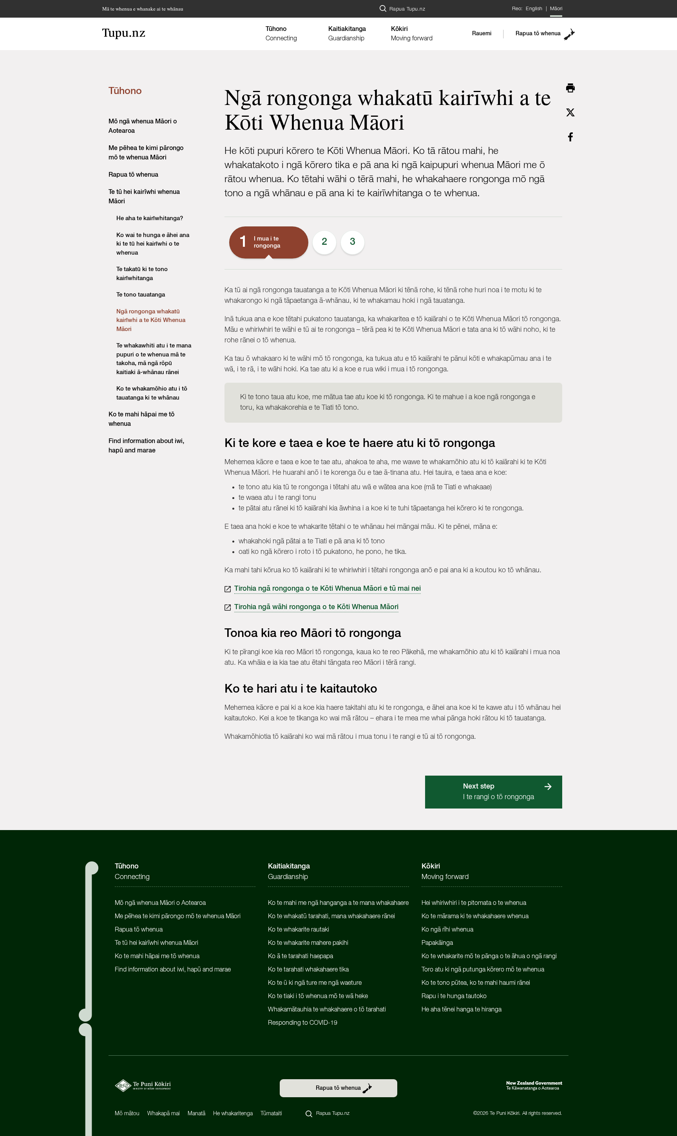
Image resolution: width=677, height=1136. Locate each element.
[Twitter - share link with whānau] (570, 112)
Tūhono (125, 91)
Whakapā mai (163, 1113)
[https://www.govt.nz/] (534, 1086)
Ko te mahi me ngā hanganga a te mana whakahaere (338, 903)
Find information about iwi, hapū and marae (173, 970)
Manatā (196, 1113)
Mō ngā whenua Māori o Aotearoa (160, 903)
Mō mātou (127, 1113)
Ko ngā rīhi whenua (447, 930)
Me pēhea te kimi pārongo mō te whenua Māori (178, 917)
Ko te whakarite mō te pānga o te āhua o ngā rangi (489, 956)
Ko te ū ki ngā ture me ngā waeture (315, 983)
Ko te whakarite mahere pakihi (308, 943)
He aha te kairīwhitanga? (149, 218)
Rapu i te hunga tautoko (454, 996)
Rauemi (481, 33)
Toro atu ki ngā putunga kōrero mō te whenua (483, 970)
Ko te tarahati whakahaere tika (308, 970)
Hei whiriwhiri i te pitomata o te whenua (474, 903)
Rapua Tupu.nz (407, 9)
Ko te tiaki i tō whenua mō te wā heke (318, 996)
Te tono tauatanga (140, 295)
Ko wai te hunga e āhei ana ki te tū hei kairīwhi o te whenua (152, 244)
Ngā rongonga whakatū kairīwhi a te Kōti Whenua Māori (150, 320)
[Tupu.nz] (143, 1085)
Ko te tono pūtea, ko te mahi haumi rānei (476, 983)
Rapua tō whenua (538, 33)
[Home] (179, 34)
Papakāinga (437, 943)
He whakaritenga (233, 1113)
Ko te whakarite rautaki (298, 930)
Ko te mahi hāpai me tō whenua (157, 956)
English (534, 8)
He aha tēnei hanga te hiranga (461, 1010)
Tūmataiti (271, 1113)
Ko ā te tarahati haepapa (300, 956)
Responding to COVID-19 (302, 1023)
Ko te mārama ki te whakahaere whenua (475, 917)
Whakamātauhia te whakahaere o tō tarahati (327, 1010)
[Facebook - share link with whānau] (570, 136)
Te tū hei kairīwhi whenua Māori (156, 943)
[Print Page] (570, 87)
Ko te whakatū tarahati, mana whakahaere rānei (331, 917)
